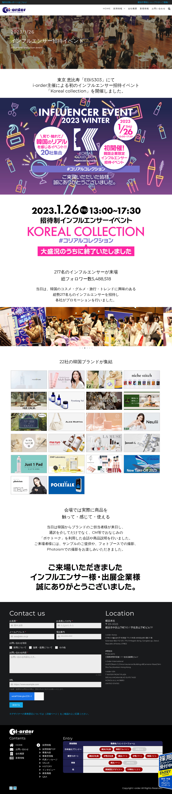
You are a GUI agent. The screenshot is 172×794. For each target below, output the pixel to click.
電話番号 (60, 632)
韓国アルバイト (122, 749)
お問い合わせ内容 (18, 652)
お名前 (13, 621)
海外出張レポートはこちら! (14, 2)
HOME (107, 8)
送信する (16, 705)
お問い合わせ (158, 8)
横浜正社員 (106, 749)
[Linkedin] (15, 788)
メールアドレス (17, 632)
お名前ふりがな (64, 621)
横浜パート (123, 756)
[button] (3, 326)
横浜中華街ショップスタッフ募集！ (154, 2)
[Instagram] (11, 788)
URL (11, 680)
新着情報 (144, 8)
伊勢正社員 (108, 756)
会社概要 (132, 8)
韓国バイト (152, 756)
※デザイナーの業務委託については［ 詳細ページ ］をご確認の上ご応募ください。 (49, 714)
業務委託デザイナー (113, 769)
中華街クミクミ (134, 769)
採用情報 (117, 8)
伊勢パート (137, 756)
